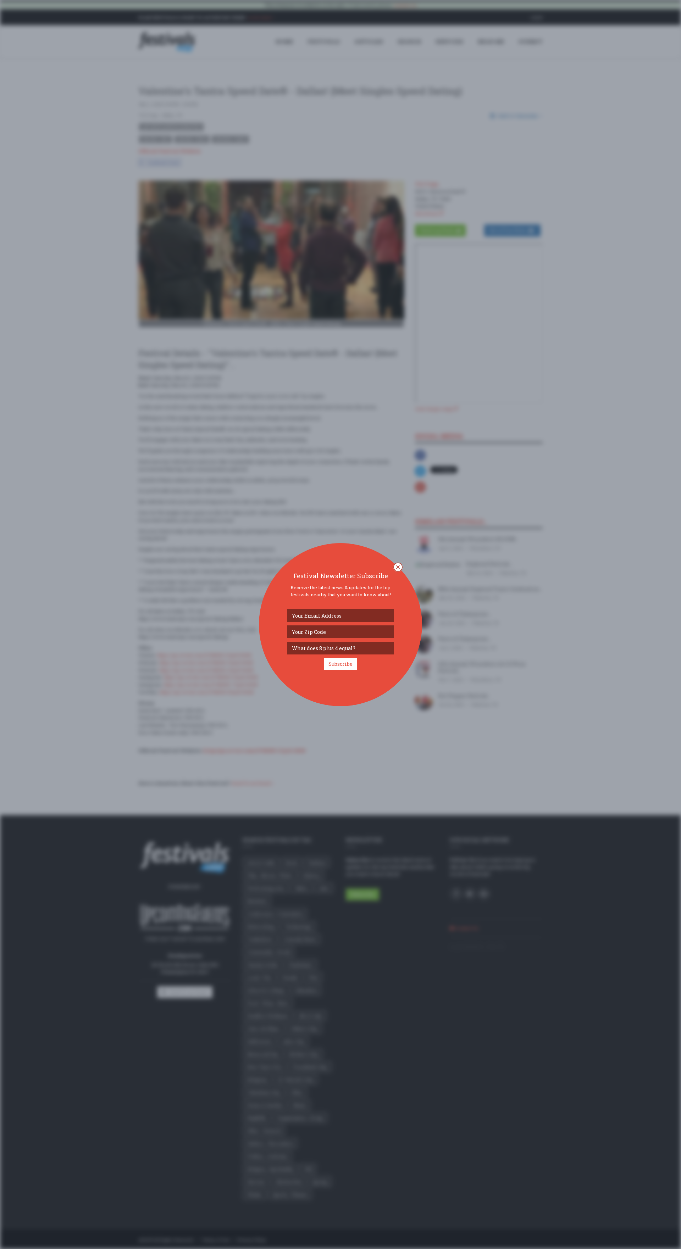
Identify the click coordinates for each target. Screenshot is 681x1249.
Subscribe (340, 663)
